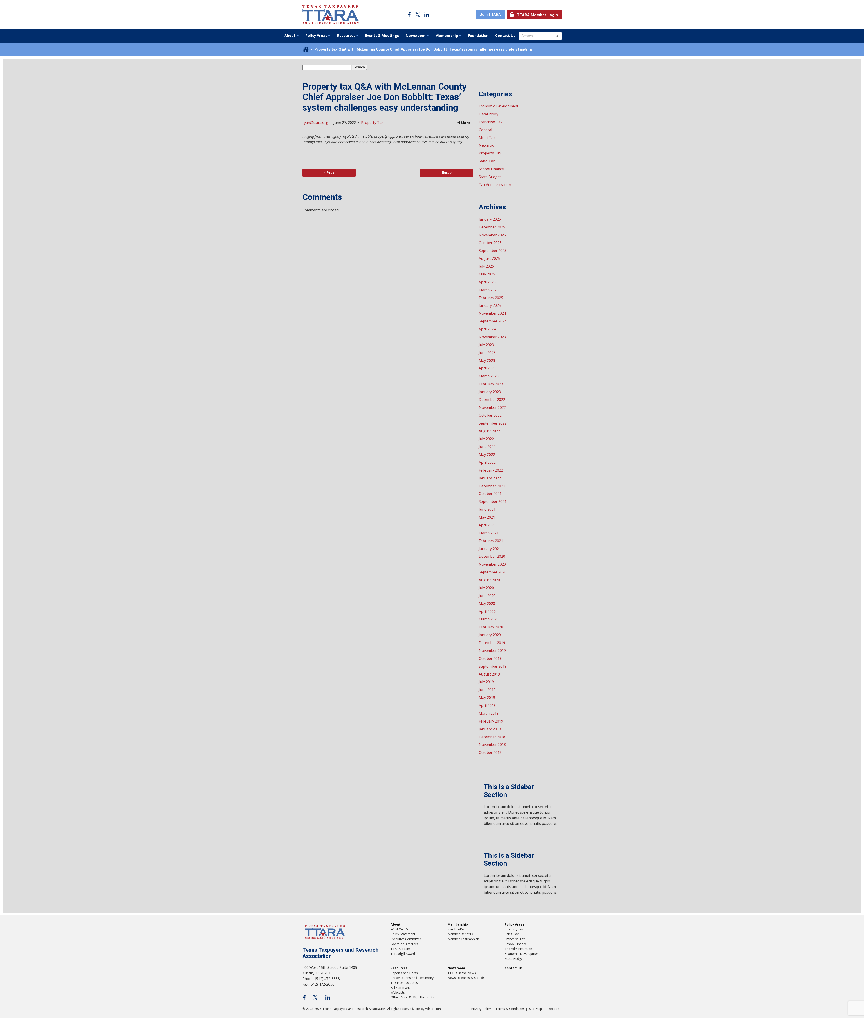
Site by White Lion (428, 1009)
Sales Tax (487, 161)
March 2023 (489, 376)
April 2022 (487, 462)
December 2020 (492, 556)
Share (465, 123)
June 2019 (487, 689)
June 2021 (487, 509)
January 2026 (490, 219)
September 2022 (492, 423)
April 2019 (487, 705)
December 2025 (492, 227)
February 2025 (491, 297)
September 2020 (492, 572)
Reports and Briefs (404, 973)
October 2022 (490, 415)
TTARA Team (400, 948)
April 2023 (487, 368)
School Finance (491, 168)
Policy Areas (316, 35)
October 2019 (490, 658)
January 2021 (490, 548)
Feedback (553, 1009)
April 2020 (487, 611)
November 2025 (492, 235)
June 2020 (487, 595)
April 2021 (487, 525)
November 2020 (492, 564)
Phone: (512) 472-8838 (321, 978)
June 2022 (487, 446)
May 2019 (487, 697)
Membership (446, 35)
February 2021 (491, 540)
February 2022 (491, 470)
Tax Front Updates (404, 982)
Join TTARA (490, 14)
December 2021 (492, 485)
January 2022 (490, 478)
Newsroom (415, 35)
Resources (346, 35)
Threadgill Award (403, 953)
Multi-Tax (487, 137)
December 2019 (492, 642)
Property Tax (372, 122)
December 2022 (492, 399)
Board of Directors (404, 944)
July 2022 (486, 438)
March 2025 (489, 289)
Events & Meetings (382, 35)
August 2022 (489, 430)
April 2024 (487, 329)
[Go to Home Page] (330, 14)
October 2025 (490, 242)
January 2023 (490, 391)
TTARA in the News (462, 973)
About (289, 35)
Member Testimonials (463, 939)
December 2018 (492, 736)
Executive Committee (406, 939)
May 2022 (487, 454)
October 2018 (490, 752)
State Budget (490, 176)
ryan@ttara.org (315, 122)
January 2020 (490, 634)
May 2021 (487, 517)
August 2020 (489, 579)
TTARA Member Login (537, 15)
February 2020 (491, 626)
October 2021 (490, 493)
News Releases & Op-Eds (466, 977)
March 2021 (489, 532)
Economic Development (498, 106)
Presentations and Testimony (412, 977)
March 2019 (489, 713)
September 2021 (492, 501)
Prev (329, 173)
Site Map (535, 1009)
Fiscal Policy (488, 114)
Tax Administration (495, 184)
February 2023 (491, 383)
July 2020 (486, 587)
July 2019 (486, 681)
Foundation (478, 35)
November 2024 (492, 313)
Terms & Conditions (510, 1009)
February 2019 (491, 721)
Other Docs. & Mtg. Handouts (412, 997)
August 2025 (489, 258)
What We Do (400, 929)
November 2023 (492, 336)
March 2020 (489, 619)
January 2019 (490, 729)
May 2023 (487, 360)
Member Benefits (460, 934)
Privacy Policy (481, 1009)
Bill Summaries (401, 987)
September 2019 (492, 666)
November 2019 (492, 650)
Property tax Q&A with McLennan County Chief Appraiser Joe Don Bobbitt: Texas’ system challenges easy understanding (423, 49)
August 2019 (489, 674)
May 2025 (487, 274)
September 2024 (492, 321)
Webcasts (398, 992)
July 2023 (486, 344)
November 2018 (492, 744)
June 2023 (487, 352)
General (485, 129)
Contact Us (505, 35)
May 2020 (487, 603)
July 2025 (486, 266)
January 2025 (490, 305)
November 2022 (492, 407)
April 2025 (487, 282)
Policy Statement (403, 934)
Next (445, 173)
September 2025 (492, 250)
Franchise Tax (490, 121)
